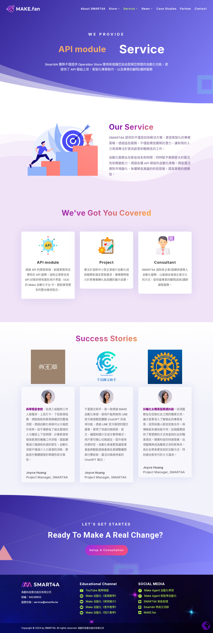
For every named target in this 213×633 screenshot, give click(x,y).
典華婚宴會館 (34, 409)
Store (113, 8)
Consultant (165, 262)
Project (106, 262)
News (146, 8)
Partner (185, 8)
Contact (201, 8)
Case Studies (166, 8)
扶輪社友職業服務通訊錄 (158, 409)
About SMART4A (93, 8)
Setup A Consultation (106, 550)
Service (129, 8)
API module (48, 262)
